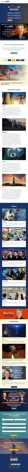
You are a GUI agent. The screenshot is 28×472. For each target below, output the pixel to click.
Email (3, 422)
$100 (22, 60)
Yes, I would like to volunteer (7, 433)
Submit (9, 20)
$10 (9, 60)
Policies (10, 466)
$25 (13, 60)
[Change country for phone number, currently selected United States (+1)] (8, 18)
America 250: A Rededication (14, 44)
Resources (14, 467)
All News (14, 386)
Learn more (8, 315)
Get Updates (14, 435)
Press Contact (10, 467)
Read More (14, 53)
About (14, 466)
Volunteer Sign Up (14, 449)
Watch (14, 408)
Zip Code (3, 429)
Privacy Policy (18, 467)
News (18, 466)
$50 (18, 60)
